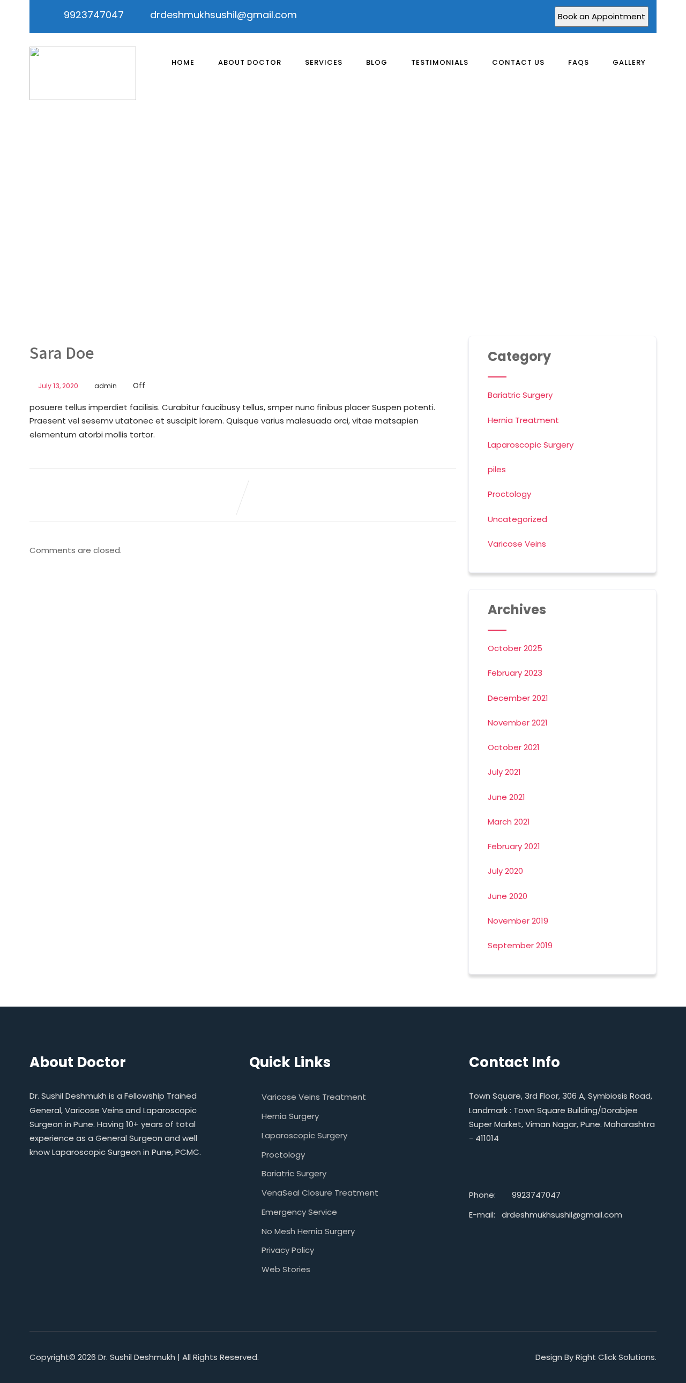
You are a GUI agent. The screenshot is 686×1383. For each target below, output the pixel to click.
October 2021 (514, 747)
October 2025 (515, 648)
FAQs (578, 62)
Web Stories (286, 1269)
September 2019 (520, 945)
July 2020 (505, 870)
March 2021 (509, 821)
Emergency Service (299, 1212)
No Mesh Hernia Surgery (308, 1231)
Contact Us (518, 62)
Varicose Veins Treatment (314, 1096)
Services (323, 62)
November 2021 (518, 722)
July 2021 (504, 771)
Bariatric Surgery (520, 394)
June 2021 (506, 797)
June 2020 (507, 896)
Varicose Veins (517, 543)
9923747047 (94, 14)
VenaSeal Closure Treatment (320, 1192)
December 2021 (518, 698)
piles (497, 469)
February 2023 (515, 672)
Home (183, 62)
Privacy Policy (288, 1250)
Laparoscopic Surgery (530, 444)
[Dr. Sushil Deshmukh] (82, 73)
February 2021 (514, 846)
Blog (376, 62)
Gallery (629, 62)
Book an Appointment (601, 16)
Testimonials (439, 62)
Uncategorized (517, 519)
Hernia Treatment (523, 420)
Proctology (509, 494)
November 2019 (518, 920)
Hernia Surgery (290, 1116)
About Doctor (249, 62)
